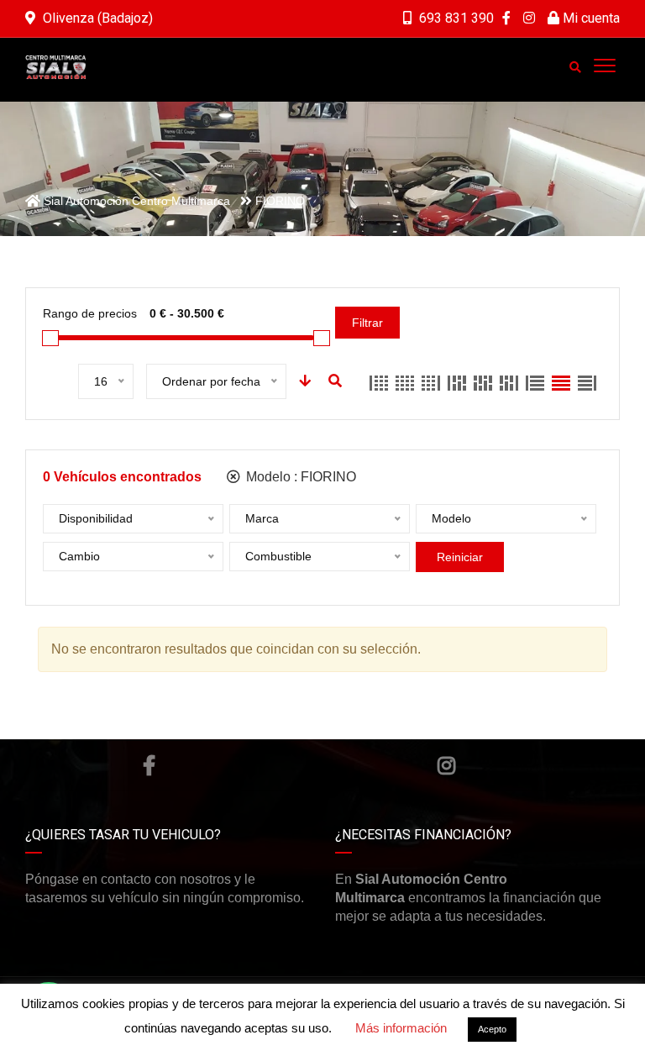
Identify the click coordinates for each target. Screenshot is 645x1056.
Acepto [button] (492, 1029)
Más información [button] (401, 1028)
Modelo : (299, 477)
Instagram (446, 765)
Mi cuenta (589, 18)
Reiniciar (460, 557)
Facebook (149, 765)
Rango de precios (90, 313)
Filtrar (367, 322)
